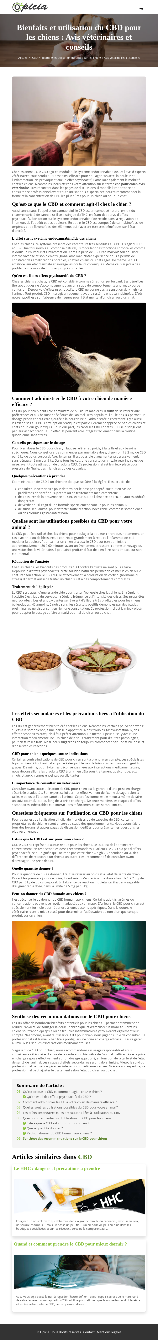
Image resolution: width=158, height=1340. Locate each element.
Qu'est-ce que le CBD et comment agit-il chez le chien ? (59, 1092)
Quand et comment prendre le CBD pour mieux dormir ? (70, 1243)
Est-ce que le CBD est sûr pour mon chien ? (58, 1123)
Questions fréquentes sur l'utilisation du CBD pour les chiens (64, 1118)
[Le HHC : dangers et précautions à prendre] (79, 1198)
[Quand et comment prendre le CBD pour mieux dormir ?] (79, 1274)
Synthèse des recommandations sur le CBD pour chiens (62, 1138)
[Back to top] (147, 1329)
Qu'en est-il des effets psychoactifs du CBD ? (59, 1097)
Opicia (44, 1332)
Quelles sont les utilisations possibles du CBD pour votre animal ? (67, 1107)
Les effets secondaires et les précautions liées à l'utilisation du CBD (68, 1113)
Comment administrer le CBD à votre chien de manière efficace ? (67, 1102)
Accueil (23, 58)
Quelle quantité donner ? (45, 1128)
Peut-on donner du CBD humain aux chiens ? (59, 1133)
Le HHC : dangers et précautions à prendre (57, 1168)
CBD (35, 58)
